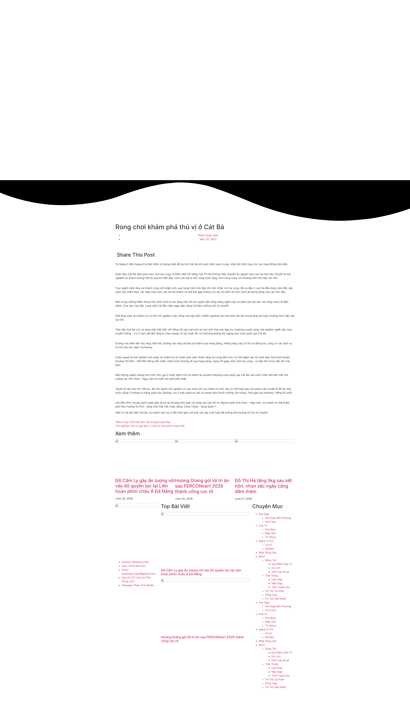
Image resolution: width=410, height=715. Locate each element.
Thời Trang (271, 575)
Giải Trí (263, 525)
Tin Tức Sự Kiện (274, 591)
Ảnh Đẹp (264, 514)
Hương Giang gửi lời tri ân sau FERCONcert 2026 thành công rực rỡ (202, 486)
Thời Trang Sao (280, 587)
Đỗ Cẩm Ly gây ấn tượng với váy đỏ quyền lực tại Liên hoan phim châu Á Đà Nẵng (145, 486)
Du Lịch (276, 567)
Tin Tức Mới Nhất (275, 598)
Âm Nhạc (270, 529)
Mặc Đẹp (276, 583)
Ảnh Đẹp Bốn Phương (278, 517)
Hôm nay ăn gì (280, 571)
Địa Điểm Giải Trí (281, 564)
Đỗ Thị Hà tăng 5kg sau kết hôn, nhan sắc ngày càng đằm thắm (263, 486)
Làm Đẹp (276, 579)
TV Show (270, 537)
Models (269, 548)
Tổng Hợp (271, 594)
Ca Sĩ (268, 544)
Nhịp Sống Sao (268, 552)
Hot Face (270, 521)
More (262, 556)
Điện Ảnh (270, 533)
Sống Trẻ (270, 560)
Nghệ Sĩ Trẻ (266, 541)
